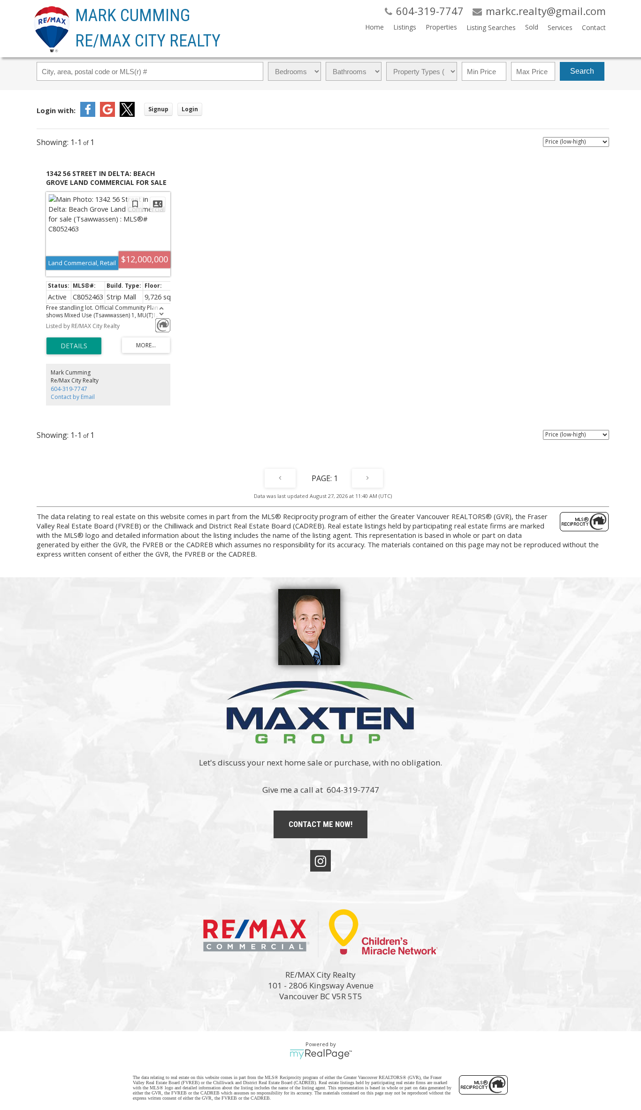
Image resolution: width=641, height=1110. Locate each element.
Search (582, 71)
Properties (441, 27)
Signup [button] (158, 109)
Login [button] (190, 109)
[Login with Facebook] (87, 114)
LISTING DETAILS (73, 345)
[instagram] (320, 861)
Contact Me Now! (320, 824)
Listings (404, 27)
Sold (531, 27)
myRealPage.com (320, 1054)
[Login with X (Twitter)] (127, 114)
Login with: (56, 110)
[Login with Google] (107, 114)
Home (374, 27)
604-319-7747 (69, 389)
